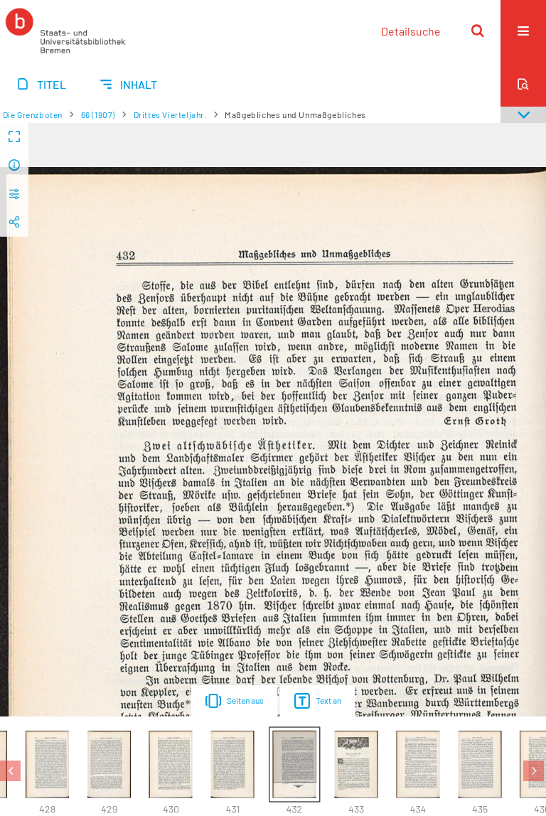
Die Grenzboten (33, 114)
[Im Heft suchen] (523, 84)
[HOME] (65, 30)
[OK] (477, 30)
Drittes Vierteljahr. (170, 114)
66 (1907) (98, 114)
